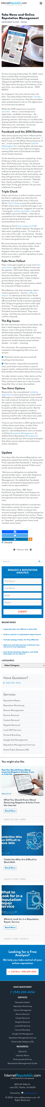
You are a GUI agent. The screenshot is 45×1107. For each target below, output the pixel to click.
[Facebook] (15, 531)
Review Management (13, 710)
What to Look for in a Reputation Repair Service (22, 634)
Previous (20, 549)
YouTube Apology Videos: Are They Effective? (21, 640)
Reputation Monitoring (13, 706)
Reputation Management (22, 433)
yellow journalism (22, 211)
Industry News (22, 1056)
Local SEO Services (12, 730)
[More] (30, 539)
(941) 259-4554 (13, 683)
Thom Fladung (14, 203)
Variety (37, 97)
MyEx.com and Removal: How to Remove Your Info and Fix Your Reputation (21, 646)
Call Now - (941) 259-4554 (23, 972)
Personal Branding (11, 735)
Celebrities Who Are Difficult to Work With (20, 629)
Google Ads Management (15, 740)
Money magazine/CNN (26, 226)
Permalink (8, 542)
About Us (22, 1052)
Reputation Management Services (19, 745)
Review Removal (11, 715)
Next (27, 549)
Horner (5, 149)
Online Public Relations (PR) (16, 750)
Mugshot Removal (11, 725)
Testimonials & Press (22, 1059)
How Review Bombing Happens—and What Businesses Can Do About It (20, 653)
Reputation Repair (11, 701)
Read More (10, 811)
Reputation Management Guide (22, 1063)
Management (31, 436)
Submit (22, 612)
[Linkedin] (15, 539)
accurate (6, 112)
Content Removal (11, 720)
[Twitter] (15, 535)
